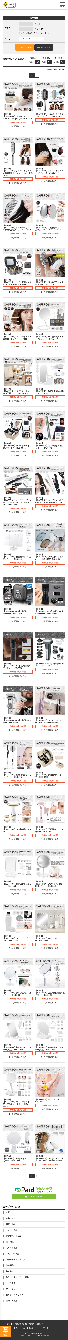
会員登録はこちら (19, 126)
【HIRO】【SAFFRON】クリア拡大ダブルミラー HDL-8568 (17, 992)
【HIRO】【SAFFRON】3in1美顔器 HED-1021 (17, 829)
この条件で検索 (24, 47)
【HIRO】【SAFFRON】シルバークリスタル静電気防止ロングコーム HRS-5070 (18, 172)
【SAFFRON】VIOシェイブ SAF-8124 (48, 1100)
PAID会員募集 (34, 1192)
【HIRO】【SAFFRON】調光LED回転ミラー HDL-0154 (17, 883)
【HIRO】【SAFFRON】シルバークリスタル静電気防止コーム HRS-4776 (17, 227)
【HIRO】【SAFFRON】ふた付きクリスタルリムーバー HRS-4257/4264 (49, 227)
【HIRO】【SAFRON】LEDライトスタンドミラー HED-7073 (17, 1158)
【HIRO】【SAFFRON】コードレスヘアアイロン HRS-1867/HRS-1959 (49, 500)
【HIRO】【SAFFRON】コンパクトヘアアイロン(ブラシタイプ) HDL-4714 (17, 116)
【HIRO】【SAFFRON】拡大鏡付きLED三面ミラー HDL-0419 (17, 556)
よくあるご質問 (29, 1328)
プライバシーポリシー (12, 1328)
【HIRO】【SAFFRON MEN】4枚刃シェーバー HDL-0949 (17, 720)
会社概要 (6, 1324)
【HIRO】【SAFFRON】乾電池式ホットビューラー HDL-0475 (17, 775)
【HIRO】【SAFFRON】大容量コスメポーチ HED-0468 (49, 775)
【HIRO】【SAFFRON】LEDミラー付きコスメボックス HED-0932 (17, 445)
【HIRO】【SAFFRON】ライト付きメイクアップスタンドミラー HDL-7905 (17, 1102)
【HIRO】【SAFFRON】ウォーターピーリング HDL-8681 (17, 938)
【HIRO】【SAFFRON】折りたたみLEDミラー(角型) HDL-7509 (17, 1047)
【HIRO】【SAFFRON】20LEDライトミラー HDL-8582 (49, 938)
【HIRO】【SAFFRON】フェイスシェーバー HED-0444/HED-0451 (49, 720)
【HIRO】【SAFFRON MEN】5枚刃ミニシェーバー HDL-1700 (17, 611)
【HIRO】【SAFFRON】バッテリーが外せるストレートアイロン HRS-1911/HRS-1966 (17, 501)
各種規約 (39, 1324)
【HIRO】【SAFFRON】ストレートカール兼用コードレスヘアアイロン (17, 336)
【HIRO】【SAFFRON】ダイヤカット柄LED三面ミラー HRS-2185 (16, 391)
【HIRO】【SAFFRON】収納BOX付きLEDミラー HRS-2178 (49, 391)
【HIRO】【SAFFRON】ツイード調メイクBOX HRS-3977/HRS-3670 (17, 282)
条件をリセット (43, 47)
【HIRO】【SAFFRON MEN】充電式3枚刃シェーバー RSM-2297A (49, 611)
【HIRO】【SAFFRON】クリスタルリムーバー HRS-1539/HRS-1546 (49, 556)
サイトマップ (43, 1328)
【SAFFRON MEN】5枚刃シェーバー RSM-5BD (49, 665)
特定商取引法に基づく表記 (23, 1324)
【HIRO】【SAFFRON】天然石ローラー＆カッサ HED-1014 (49, 829)
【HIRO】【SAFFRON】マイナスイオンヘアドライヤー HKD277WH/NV (49, 1158)
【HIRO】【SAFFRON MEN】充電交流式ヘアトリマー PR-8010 (17, 666)
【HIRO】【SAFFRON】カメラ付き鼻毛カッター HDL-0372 (49, 445)
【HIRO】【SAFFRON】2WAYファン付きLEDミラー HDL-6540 (49, 883)
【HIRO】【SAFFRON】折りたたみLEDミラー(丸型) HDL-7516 (49, 1047)
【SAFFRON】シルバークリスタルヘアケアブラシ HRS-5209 (49, 115)
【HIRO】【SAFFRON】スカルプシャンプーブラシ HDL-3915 (49, 282)
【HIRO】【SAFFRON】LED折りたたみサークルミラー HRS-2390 (49, 336)
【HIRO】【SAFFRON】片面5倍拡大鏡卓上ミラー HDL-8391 (50, 992)
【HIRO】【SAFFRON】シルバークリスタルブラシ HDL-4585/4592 (49, 171)
